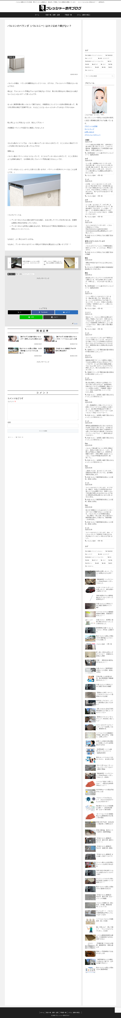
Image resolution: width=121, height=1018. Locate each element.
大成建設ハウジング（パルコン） (26, 274)
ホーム (42, 1012)
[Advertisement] (43, 41)
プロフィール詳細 (91, 126)
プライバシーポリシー (93, 135)
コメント (12, 401)
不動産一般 (12, 274)
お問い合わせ (89, 132)
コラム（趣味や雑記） (74, 1012)
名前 (9, 422)
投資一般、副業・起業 (52, 1012)
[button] (54, 317)
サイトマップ (89, 129)
